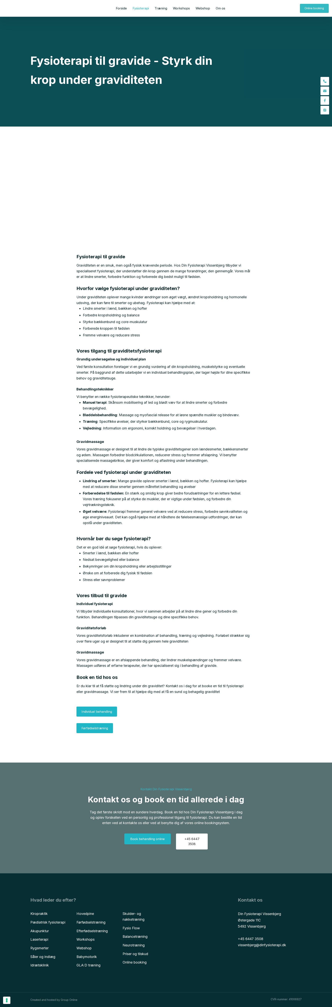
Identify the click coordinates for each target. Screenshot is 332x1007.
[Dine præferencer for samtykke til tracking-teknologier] (6, 1000)
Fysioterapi (141, 8)
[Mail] (324, 91)
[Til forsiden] (17, 8)
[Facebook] (324, 100)
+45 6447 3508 (250, 939)
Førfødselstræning (94, 728)
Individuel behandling (96, 712)
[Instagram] (324, 110)
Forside (121, 8)
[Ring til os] (324, 81)
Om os (220, 8)
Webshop (203, 8)
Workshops (181, 8)
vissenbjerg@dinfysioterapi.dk (262, 945)
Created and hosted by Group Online (53, 999)
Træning (161, 8)
